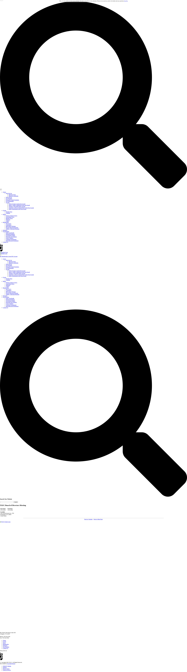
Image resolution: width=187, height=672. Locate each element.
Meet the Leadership (13, 196)
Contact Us (5, 242)
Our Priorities (9, 198)
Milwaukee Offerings (11, 226)
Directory (5, 230)
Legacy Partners (9, 238)
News (4, 643)
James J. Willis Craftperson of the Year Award (19, 205)
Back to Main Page (98, 519)
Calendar (8, 213)
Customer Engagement (11, 239)
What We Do (9, 197)
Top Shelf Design (11, 663)
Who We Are (9, 193)
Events (4, 210)
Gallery (7, 221)
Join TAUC (8, 223)
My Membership (4, 256)
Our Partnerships (10, 201)
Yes (125, 1)
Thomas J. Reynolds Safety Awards (17, 206)
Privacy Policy (6, 668)
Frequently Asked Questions (12, 200)
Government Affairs (10, 235)
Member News (9, 218)
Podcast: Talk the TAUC (11, 215)
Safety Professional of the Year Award (17, 209)
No (127, 1)
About (4, 192)
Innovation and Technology (12, 240)
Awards (7, 202)
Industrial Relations (10, 234)
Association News (10, 217)
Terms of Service (7, 670)
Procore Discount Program (12, 227)
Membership (6, 222)
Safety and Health (10, 232)
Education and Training (11, 236)
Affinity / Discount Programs (12, 229)
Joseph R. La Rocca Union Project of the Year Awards (21, 207)
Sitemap (5, 667)
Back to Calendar (88, 519)
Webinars (8, 219)
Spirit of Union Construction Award (17, 204)
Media (4, 214)
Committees (8, 225)
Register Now (9, 211)
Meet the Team (12, 194)
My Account (14, 256)
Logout (10, 256)
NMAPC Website (7, 666)
